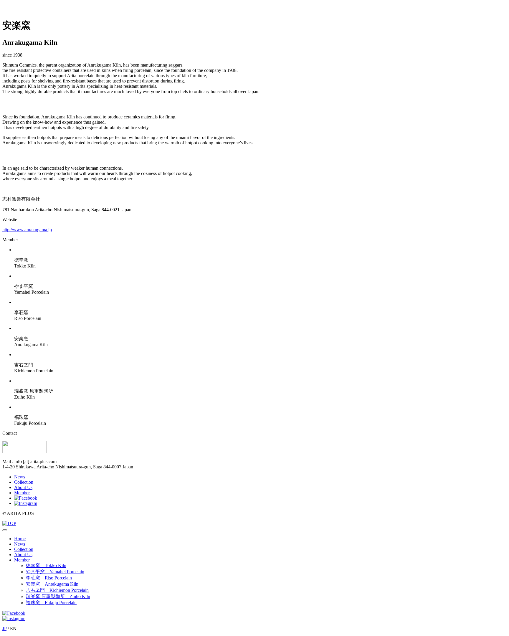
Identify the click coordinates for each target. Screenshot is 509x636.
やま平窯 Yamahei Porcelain (55, 571)
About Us (23, 487)
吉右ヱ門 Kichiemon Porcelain (57, 590)
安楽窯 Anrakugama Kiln (52, 584)
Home (20, 538)
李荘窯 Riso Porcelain (49, 577)
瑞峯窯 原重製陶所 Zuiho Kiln (58, 596)
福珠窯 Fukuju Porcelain (51, 602)
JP (4, 628)
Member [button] (22, 559)
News (19, 476)
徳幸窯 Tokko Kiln (46, 565)
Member (22, 492)
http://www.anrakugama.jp (27, 229)
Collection (23, 482)
